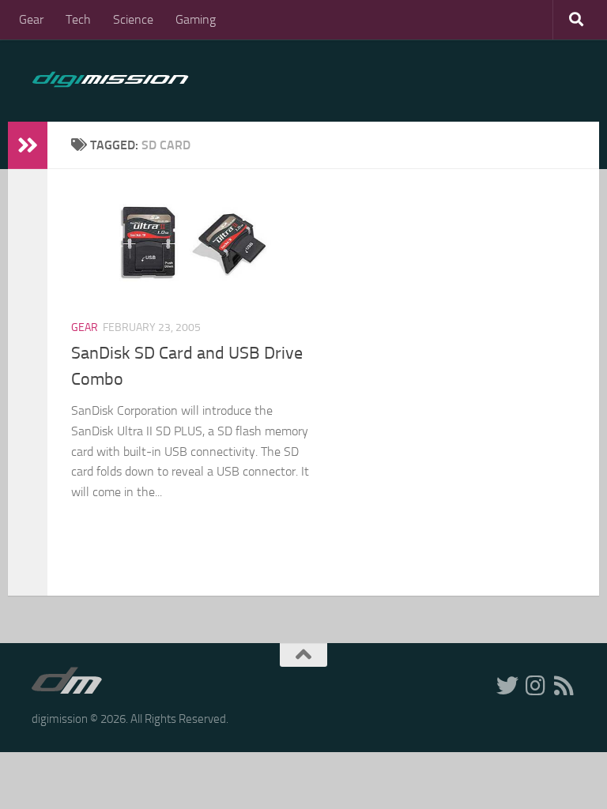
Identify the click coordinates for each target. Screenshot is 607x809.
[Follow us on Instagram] (536, 686)
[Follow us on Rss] (564, 686)
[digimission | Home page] (110, 80)
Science (133, 19)
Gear (31, 19)
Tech (78, 19)
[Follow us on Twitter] (507, 686)
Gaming (195, 19)
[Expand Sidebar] (27, 145)
